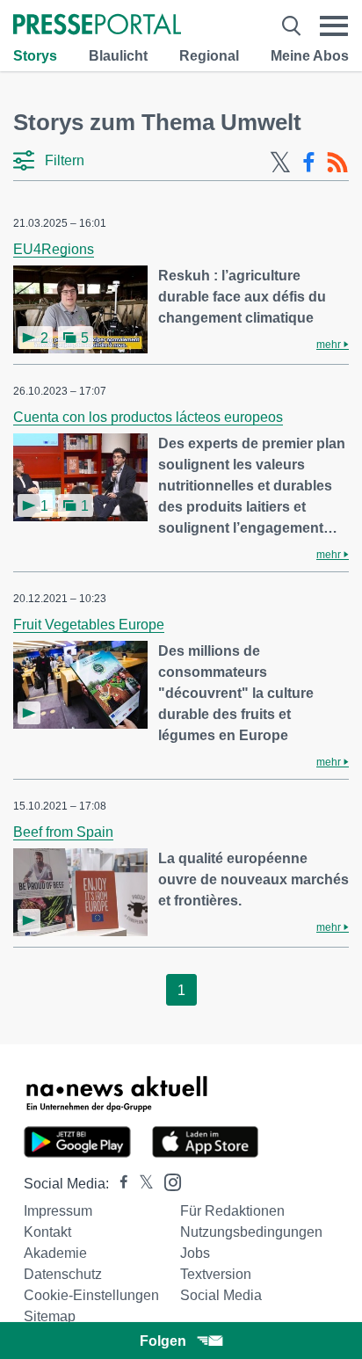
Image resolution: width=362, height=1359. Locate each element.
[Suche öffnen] (291, 26)
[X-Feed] (280, 162)
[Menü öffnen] (334, 26)
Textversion (215, 1274)
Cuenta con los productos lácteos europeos (148, 417)
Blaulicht (118, 55)
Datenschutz (63, 1274)
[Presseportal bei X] (141, 1183)
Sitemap (50, 1316)
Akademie (55, 1253)
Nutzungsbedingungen (251, 1232)
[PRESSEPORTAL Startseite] (97, 26)
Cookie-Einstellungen (91, 1295)
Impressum (58, 1210)
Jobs (195, 1253)
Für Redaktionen (232, 1210)
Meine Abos (310, 55)
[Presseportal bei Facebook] (118, 1183)
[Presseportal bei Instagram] (167, 1181)
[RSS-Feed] (337, 162)
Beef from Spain (63, 832)
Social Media (221, 1295)
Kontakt (47, 1232)
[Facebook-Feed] (308, 162)
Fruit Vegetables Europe (88, 624)
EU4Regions (53, 249)
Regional (209, 55)
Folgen (163, 1341)
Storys (35, 55)
